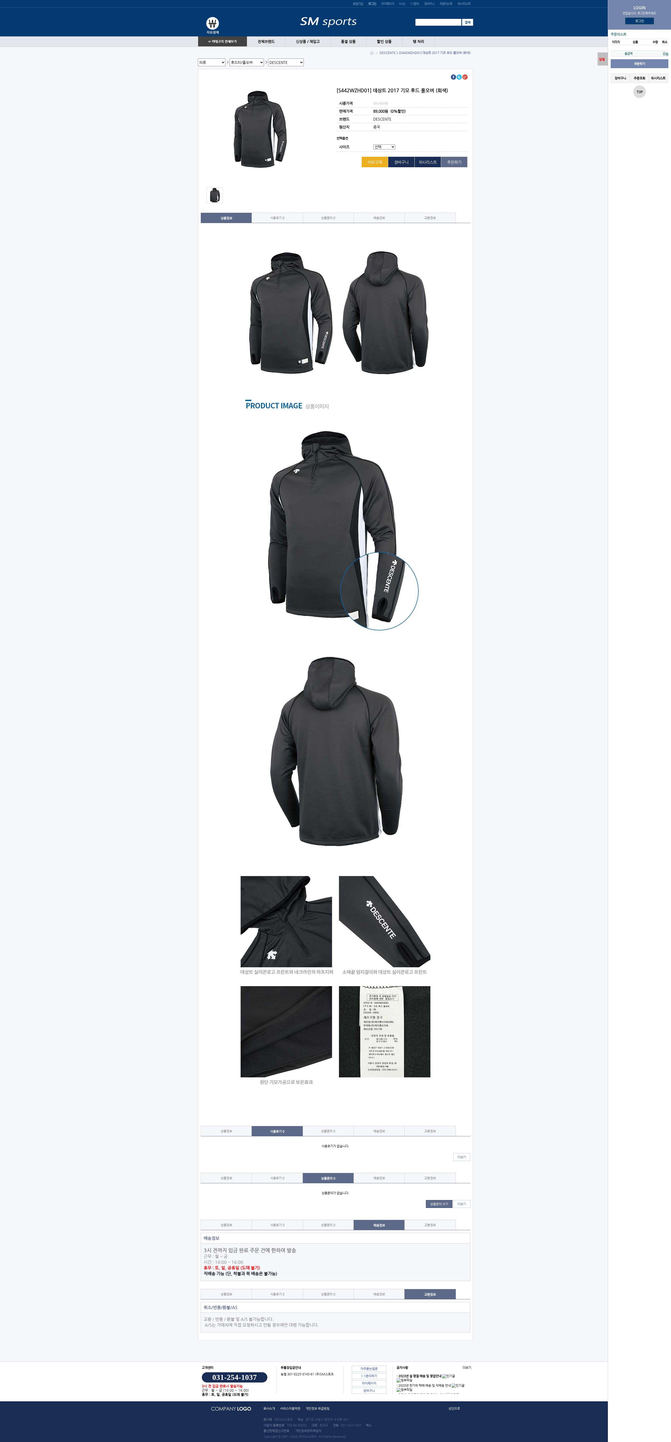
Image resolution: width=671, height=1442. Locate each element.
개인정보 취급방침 (317, 1408)
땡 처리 (418, 42)
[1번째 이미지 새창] (215, 195)
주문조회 (639, 78)
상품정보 (226, 218)
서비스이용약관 (290, 1408)
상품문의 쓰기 (439, 1204)
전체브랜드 (266, 42)
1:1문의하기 (369, 1376)
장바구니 (429, 4)
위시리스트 (464, 4)
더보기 (461, 1157)
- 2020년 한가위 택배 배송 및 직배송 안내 (424, 1385)
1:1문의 (414, 4)
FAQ (401, 4)
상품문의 (328, 218)
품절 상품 (348, 42)
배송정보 (379, 218)
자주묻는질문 (369, 1368)
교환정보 (430, 218)
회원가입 (358, 4)
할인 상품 (384, 42)
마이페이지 (387, 4)
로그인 (639, 21)
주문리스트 (446, 4)
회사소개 (269, 1408)
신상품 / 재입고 (308, 42)
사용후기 (277, 218)
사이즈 (344, 147)
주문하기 (639, 64)
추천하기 (454, 162)
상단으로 (454, 1408)
